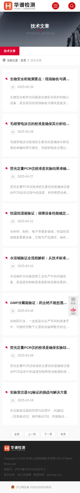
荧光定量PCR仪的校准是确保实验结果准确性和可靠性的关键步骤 (40, 348)
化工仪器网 (24, 474)
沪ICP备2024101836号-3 (30, 469)
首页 (23, 60)
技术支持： (10, 474)
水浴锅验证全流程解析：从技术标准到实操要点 (40, 258)
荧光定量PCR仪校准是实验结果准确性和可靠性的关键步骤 (40, 168)
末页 (63, 434)
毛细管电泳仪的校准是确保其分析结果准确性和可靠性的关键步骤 (40, 124)
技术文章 (10, 51)
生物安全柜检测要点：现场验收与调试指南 (40, 79)
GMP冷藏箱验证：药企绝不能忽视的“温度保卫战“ (40, 303)
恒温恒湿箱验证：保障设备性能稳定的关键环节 (40, 213)
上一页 (32, 434)
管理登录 (38, 474)
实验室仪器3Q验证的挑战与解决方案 (38, 392)
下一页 (48, 434)
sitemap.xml (54, 474)
